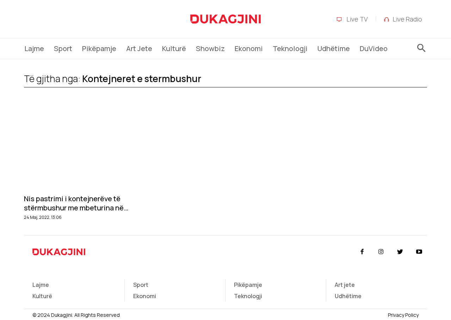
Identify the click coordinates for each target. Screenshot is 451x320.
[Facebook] (362, 252)
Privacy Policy (403, 315)
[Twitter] (400, 252)
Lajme (40, 285)
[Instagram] (381, 252)
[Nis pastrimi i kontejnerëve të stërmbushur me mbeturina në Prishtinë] (85, 148)
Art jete (345, 285)
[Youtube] (419, 252)
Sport (140, 285)
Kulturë (42, 296)
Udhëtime (348, 296)
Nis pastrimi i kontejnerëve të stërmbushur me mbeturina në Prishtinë (74, 203)
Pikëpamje (248, 285)
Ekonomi (144, 296)
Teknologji (248, 296)
